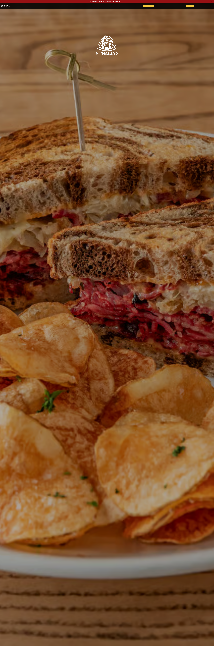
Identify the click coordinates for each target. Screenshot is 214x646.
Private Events (181, 6)
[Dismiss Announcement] (211, 1)
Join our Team (190, 6)
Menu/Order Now (160, 6)
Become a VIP (198, 6)
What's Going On (170, 6)
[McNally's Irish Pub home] (6, 6)
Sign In (205, 6)
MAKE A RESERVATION (148, 6)
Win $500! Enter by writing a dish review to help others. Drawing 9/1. (105, 1)
